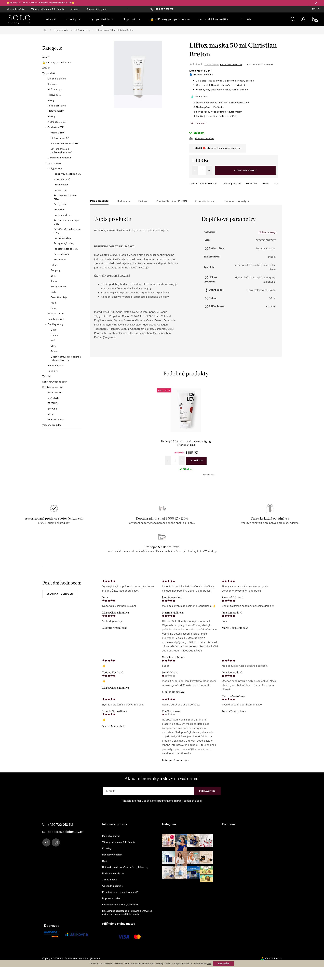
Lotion (54, 265)
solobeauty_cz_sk (56, 842)
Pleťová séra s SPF (60, 138)
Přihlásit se (207, 791)
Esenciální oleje (59, 297)
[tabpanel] (186, 432)
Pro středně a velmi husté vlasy (67, 230)
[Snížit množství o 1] (195, 170)
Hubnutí (55, 335)
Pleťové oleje (54, 89)
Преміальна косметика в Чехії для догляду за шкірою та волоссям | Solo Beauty (127, 912)
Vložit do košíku (245, 170)
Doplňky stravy (55, 324)
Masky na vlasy (58, 286)
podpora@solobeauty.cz (65, 831)
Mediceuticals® (55, 392)
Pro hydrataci (61, 204)
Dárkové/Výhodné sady (54, 381)
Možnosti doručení (204, 138)
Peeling (52, 116)
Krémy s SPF (57, 132)
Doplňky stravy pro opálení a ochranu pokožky (66, 358)
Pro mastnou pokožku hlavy (65, 197)
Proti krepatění (61, 184)
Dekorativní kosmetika (59, 157)
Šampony (55, 270)
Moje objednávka (15, 9)
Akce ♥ (46, 57)
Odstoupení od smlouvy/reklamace (120, 904)
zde (209, 963)
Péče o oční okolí (57, 105)
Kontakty (75, 9)
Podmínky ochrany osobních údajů (120, 892)
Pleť (53, 340)
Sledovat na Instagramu (190, 887)
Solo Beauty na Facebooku (46, 842)
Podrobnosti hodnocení (231, 64)
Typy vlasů (56, 168)
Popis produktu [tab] (99, 201)
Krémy (51, 100)
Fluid (53, 302)
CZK (314, 9)
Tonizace (52, 84)
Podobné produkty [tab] (235, 201)
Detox (54, 329)
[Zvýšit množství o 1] (209, 170)
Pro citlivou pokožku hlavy (67, 173)
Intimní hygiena (55, 365)
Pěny (53, 308)
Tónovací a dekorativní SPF (65, 143)
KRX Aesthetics (56, 419)
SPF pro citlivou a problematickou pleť (61, 150)
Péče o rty (53, 371)
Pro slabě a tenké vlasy (66, 248)
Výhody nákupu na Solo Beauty (47, 9)
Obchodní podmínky (112, 886)
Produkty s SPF (56, 127)
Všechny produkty (51, 425)
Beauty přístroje (56, 319)
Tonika (54, 281)
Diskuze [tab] (143, 201)
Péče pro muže (56, 313)
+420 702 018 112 (60, 824)
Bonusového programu (229, 148)
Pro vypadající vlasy (64, 243)
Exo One (52, 408)
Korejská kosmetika (52, 387)
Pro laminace (60, 259)
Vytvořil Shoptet (273, 958)
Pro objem (59, 209)
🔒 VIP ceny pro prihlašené (56, 62)
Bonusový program (96, 9)
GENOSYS (53, 398)
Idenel (51, 414)
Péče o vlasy (54, 163)
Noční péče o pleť (57, 122)
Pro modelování (62, 254)
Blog (104, 861)
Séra (53, 275)
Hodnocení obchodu (113, 873)
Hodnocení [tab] (123, 201)
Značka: (203, 183)
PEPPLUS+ (53, 403)
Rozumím (223, 963)
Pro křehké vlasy (62, 238)
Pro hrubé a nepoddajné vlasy (66, 222)
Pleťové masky (56, 111)
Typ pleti (46, 376)
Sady (53, 292)
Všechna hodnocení (60, 593)
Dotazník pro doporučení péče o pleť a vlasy (125, 867)
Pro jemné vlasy (62, 215)
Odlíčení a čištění (57, 78)
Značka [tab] (171, 201)
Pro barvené (60, 190)
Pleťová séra (54, 95)
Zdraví (54, 351)
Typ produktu (49, 73)
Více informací (198, 123)
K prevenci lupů (62, 179)
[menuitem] (51, 19)
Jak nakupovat (109, 879)
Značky (46, 68)
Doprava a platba (111, 898)
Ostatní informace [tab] (205, 201)
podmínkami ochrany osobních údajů (180, 800)
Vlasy (53, 346)
